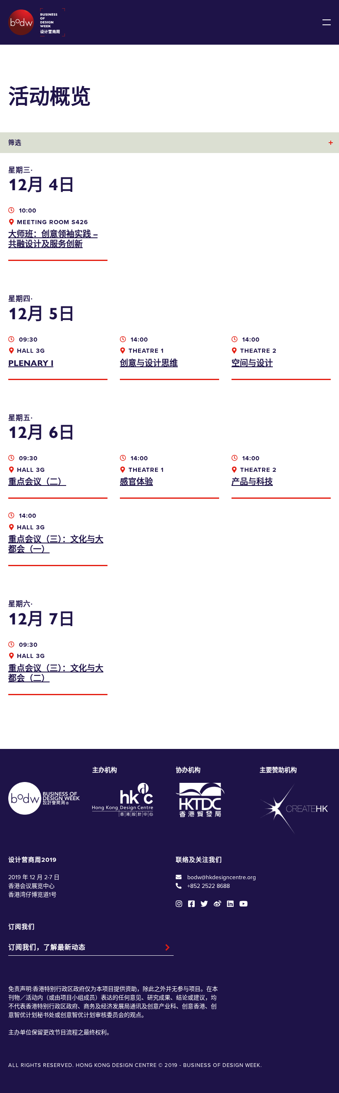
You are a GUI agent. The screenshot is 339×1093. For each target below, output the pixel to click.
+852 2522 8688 (208, 886)
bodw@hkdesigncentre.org (221, 877)
